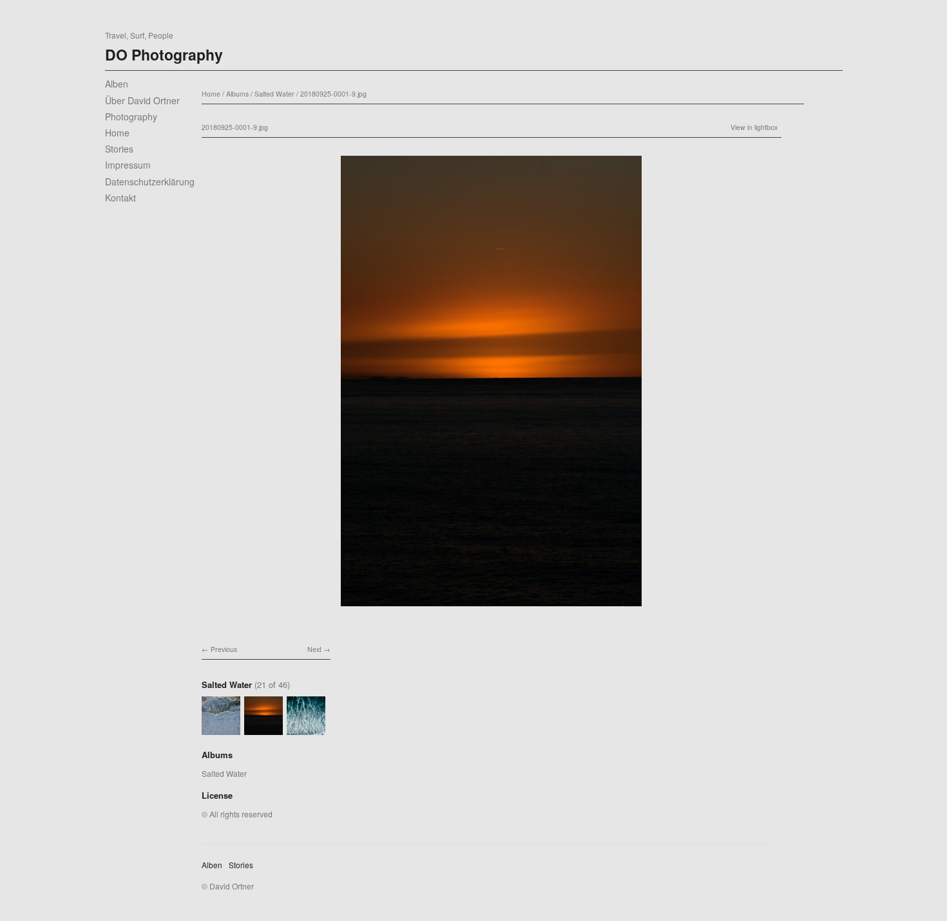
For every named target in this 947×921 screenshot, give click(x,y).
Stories (119, 148)
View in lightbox (754, 127)
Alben (116, 83)
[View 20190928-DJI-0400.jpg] (306, 728)
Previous (224, 649)
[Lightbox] (491, 608)
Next (314, 649)
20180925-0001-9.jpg (333, 93)
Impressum (128, 164)
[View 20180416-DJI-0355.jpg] (221, 728)
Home (117, 132)
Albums (237, 93)
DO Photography (164, 54)
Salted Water (274, 93)
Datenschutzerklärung (150, 181)
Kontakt (120, 197)
